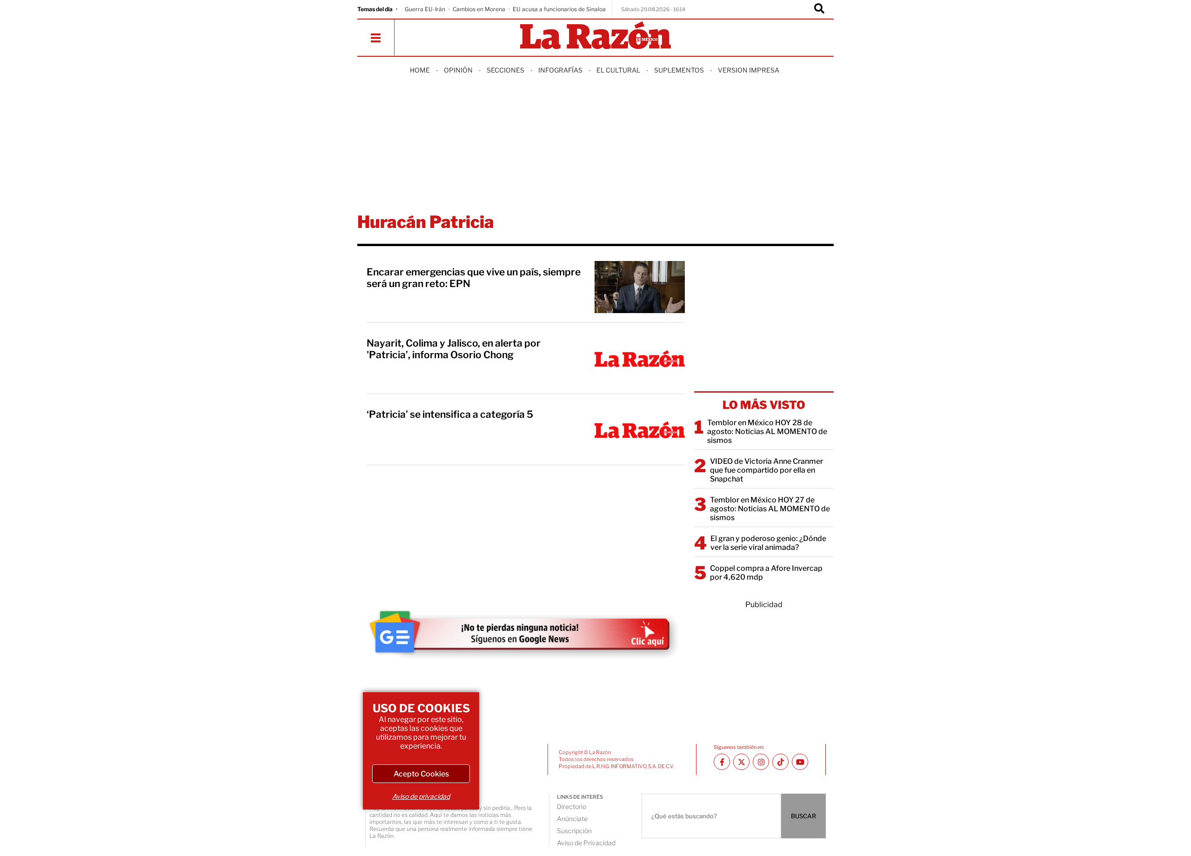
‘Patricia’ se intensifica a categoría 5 (450, 414)
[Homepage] (595, 36)
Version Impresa (748, 70)
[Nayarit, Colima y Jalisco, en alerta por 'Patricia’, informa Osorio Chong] (640, 358)
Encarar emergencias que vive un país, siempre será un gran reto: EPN (474, 277)
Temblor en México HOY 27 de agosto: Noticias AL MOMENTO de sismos (770, 508)
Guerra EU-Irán (425, 9)
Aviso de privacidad (421, 796)
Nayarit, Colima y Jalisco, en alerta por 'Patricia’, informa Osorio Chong (454, 349)
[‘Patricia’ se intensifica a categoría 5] (640, 429)
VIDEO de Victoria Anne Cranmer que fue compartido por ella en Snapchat (766, 470)
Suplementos (679, 70)
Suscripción (574, 831)
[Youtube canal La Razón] (800, 762)
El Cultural (618, 70)
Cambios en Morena (479, 9)
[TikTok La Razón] (780, 762)
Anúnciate (572, 819)
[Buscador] (819, 9)
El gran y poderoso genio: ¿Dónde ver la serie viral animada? (768, 543)
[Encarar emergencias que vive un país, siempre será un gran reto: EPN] (640, 287)
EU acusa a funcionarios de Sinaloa (559, 9)
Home (420, 70)
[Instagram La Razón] (761, 762)
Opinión (458, 70)
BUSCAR (803, 816)
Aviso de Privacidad (586, 843)
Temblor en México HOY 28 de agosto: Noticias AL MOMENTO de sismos (767, 431)
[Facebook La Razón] (722, 762)
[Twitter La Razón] (741, 762)
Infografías (560, 70)
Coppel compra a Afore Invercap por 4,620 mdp (766, 573)
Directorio (571, 806)
